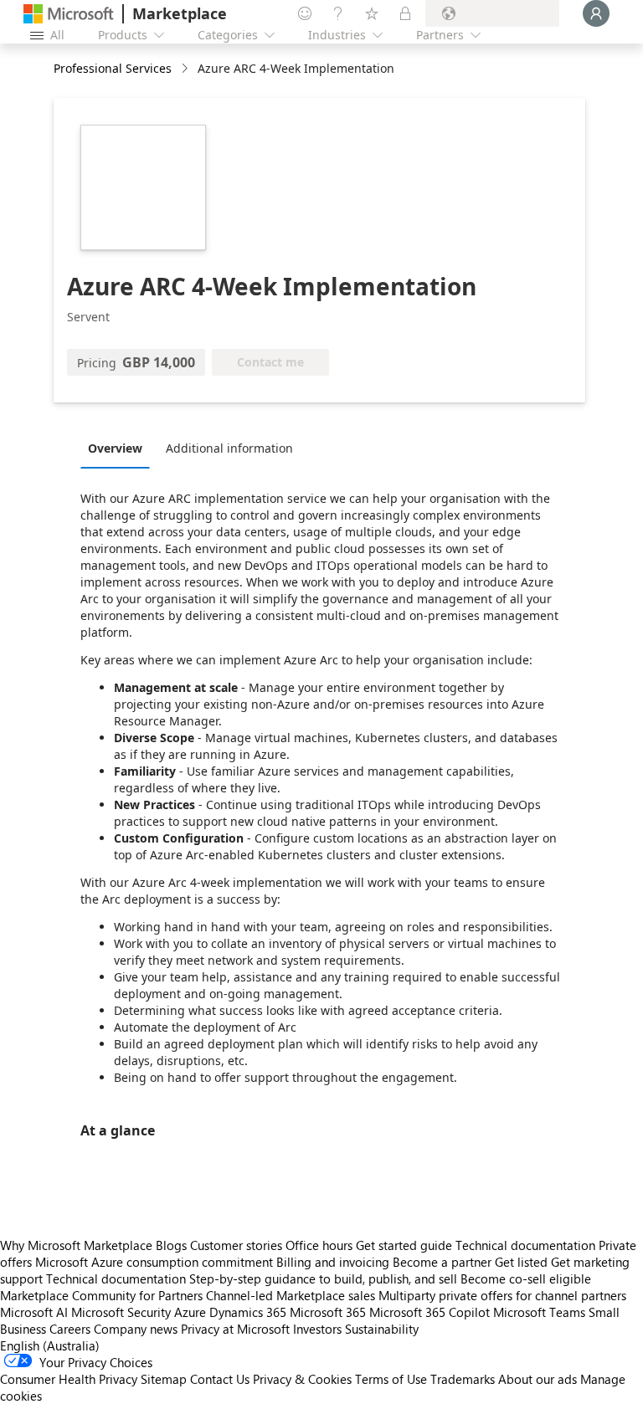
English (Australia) (50, 1345)
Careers (69, 1328)
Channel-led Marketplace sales (290, 1295)
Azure (190, 1312)
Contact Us (219, 1379)
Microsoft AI (34, 1312)
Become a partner (442, 1261)
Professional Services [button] (113, 68)
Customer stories (236, 1245)
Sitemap (164, 1379)
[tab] (119, 447)
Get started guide (404, 1245)
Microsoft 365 (328, 1312)
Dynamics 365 (247, 1312)
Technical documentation (525, 1245)
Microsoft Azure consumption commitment (155, 1261)
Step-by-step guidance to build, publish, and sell (323, 1278)
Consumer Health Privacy (68, 1379)
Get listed (521, 1261)
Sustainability (382, 1328)
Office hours (318, 1245)
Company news (135, 1328)
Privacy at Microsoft (235, 1328)
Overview (115, 448)
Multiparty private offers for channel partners (502, 1295)
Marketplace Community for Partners (101, 1295)
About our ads (537, 1379)
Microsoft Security (121, 1312)
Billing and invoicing (332, 1261)
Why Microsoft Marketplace (76, 1245)
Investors (317, 1328)
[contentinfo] (186, 69)
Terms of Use (391, 1379)
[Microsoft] (68, 13)
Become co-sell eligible (525, 1278)
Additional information (229, 448)
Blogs (171, 1245)
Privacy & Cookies (302, 1379)
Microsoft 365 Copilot (429, 1312)
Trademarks (462, 1379)
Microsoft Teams (539, 1312)
